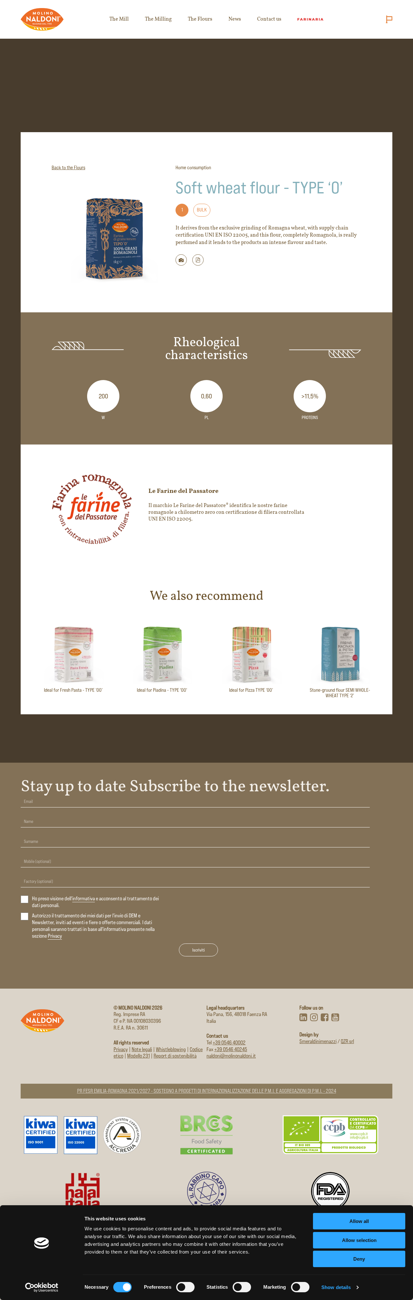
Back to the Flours (68, 167)
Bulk (202, 209)
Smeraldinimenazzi (318, 1041)
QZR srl (347, 1041)
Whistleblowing (171, 1049)
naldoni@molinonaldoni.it (231, 1056)
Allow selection (359, 1240)
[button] (198, 260)
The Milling (158, 19)
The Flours (200, 19)
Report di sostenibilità (175, 1056)
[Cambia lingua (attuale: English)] (387, 19)
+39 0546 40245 (230, 1049)
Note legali (142, 1049)
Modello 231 (138, 1056)
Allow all (359, 1221)
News (234, 19)
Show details (336, 1287)
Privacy (55, 936)
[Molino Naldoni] (42, 19)
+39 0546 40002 (229, 1043)
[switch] (185, 1287)
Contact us (269, 19)
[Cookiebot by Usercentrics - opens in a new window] (42, 1287)
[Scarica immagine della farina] (181, 260)
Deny (359, 1259)
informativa (83, 898)
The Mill (119, 19)
